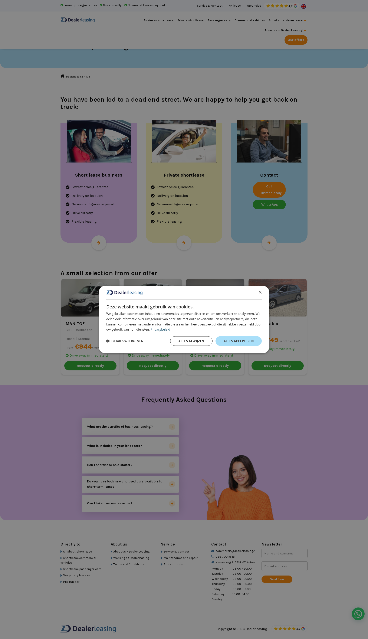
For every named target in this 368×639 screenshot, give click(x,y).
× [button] (260, 292)
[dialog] (184, 319)
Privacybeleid (160, 329)
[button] (125, 341)
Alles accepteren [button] (239, 341)
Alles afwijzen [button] (191, 341)
